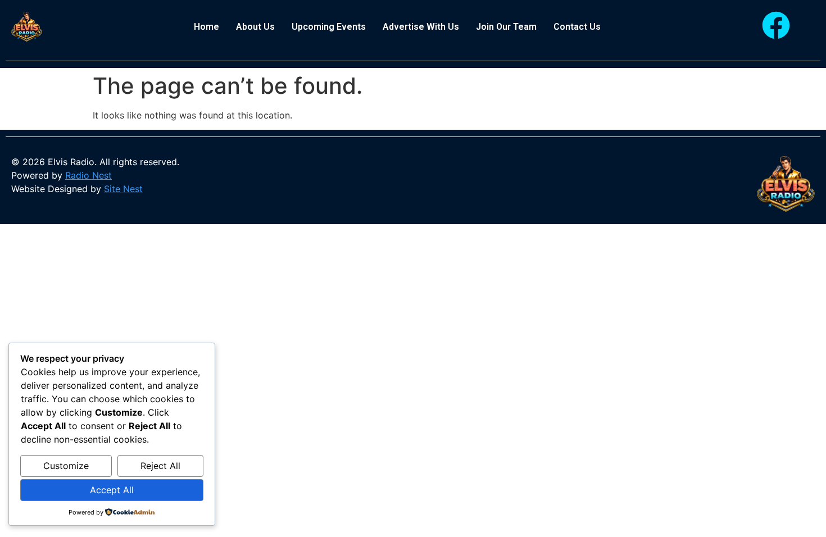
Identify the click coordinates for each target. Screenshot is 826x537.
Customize (66, 465)
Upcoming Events (329, 26)
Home (206, 26)
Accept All (112, 489)
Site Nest (123, 188)
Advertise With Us (421, 26)
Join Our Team (506, 26)
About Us (255, 26)
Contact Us (577, 26)
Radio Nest (88, 175)
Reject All (160, 465)
